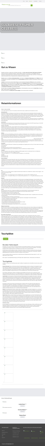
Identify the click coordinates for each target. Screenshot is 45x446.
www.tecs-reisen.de (27, 437)
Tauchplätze (35, 1)
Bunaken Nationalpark (10, 245)
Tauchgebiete (7, 261)
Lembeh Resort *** (22, 404)
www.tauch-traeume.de (34, 437)
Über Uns (3, 430)
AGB (2, 435)
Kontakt (40, 1)
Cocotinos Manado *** (22, 409)
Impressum (3, 437)
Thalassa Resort (22, 415)
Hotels (27, 1)
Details (22, 411)
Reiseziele (30, 1)
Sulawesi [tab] (5, 238)
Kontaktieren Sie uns (5, 432)
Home (24, 1)
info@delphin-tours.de (16, 436)
